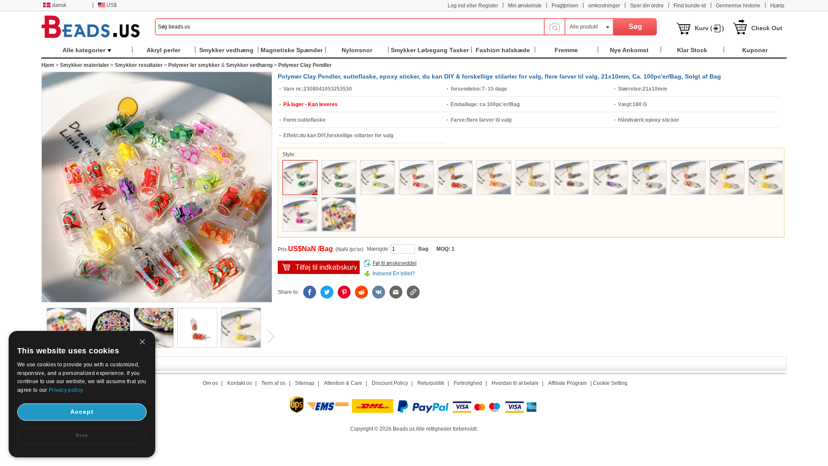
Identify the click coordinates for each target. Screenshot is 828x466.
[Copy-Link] (413, 292)
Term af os (273, 383)
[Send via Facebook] (309, 292)
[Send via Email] (395, 292)
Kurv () (709, 28)
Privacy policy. (66, 390)
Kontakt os (239, 383)
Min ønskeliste (525, 6)
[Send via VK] (378, 292)
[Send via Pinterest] (344, 292)
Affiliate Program (567, 383)
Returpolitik (430, 383)
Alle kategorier (84, 50)
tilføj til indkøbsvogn (319, 267)
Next (267, 336)
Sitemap (304, 383)
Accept (82, 411)
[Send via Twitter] (326, 292)
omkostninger (604, 6)
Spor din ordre (647, 6)
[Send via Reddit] (361, 292)
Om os (210, 383)
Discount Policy (390, 383)
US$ (112, 5)
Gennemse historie (738, 6)
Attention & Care (343, 383)
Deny (82, 435)
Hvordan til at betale (515, 383)
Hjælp (777, 6)
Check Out (766, 28)
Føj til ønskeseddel (395, 263)
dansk (59, 5)
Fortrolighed (468, 383)
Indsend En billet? (394, 274)
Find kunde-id (690, 6)
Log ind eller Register (473, 6)
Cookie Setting (610, 383)
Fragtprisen (565, 6)
